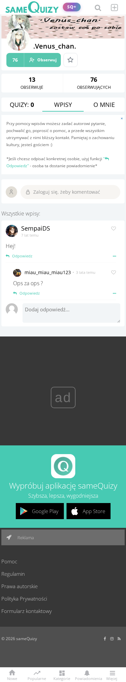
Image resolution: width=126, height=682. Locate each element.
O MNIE (104, 105)
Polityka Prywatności (24, 598)
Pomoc (9, 561)
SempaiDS (35, 228)
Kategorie (61, 678)
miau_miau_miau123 (48, 272)
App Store (94, 511)
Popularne (37, 678)
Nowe (12, 678)
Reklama (25, 538)
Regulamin (13, 573)
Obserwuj (34, 60)
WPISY (63, 105)
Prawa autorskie (19, 586)
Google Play (45, 511)
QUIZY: (22, 105)
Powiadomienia (87, 678)
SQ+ (71, 7)
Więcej (111, 678)
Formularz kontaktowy (26, 611)
